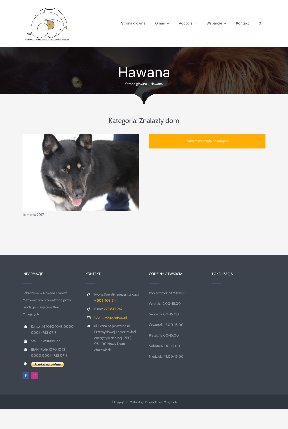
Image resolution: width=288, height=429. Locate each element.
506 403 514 (107, 300)
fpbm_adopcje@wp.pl (110, 317)
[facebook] (26, 375)
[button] (260, 23)
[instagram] (34, 375)
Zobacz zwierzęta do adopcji (207, 141)
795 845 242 (113, 309)
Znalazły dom (159, 120)
